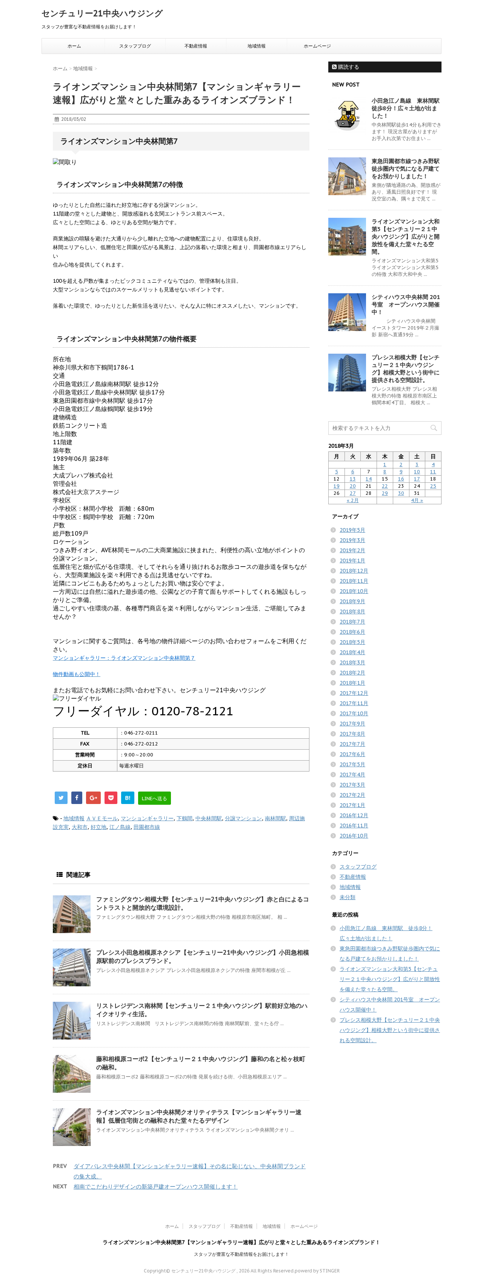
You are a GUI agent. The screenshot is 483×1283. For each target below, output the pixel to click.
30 (401, 493)
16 (401, 479)
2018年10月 (354, 591)
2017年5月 (352, 764)
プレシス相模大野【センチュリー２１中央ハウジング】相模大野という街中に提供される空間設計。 (406, 369)
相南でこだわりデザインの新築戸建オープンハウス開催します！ (156, 1186)
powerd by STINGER (317, 1271)
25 (433, 486)
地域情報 (257, 46)
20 (353, 486)
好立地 (98, 827)
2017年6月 (352, 754)
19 (337, 486)
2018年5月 (352, 642)
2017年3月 (352, 784)
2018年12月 (354, 570)
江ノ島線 (120, 827)
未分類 (347, 897)
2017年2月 (352, 795)
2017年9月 (352, 723)
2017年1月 (352, 805)
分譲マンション (243, 818)
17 (417, 479)
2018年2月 (352, 672)
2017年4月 (352, 774)
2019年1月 (352, 560)
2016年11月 (354, 825)
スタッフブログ (135, 46)
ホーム (74, 46)
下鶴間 (184, 818)
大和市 (80, 827)
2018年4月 (352, 652)
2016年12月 (354, 815)
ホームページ (317, 46)
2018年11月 (354, 581)
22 (385, 486)
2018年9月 (352, 601)
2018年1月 (352, 682)
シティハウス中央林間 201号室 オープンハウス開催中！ (406, 304)
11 (433, 471)
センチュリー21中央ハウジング (102, 13)
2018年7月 (352, 621)
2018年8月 (352, 611)
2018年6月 (352, 631)
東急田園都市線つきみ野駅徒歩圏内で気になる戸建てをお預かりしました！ (406, 168)
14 (369, 479)
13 (353, 479)
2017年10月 (354, 713)
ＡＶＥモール (102, 818)
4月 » (417, 500)
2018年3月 (352, 662)
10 (417, 471)
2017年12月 (354, 693)
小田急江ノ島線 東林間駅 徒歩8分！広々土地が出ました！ (408, 108)
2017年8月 (352, 733)
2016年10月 (354, 835)
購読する (348, 66)
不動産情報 (196, 46)
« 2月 (353, 500)
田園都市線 (147, 827)
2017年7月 (352, 744)
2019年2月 (352, 550)
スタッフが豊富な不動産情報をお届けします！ (241, 1254)
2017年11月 (354, 703)
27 (353, 493)
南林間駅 (275, 818)
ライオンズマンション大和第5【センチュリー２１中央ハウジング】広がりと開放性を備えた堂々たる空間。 (406, 236)
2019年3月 (352, 540)
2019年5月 (352, 530)
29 (385, 493)
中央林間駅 (208, 818)
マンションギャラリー (147, 818)
